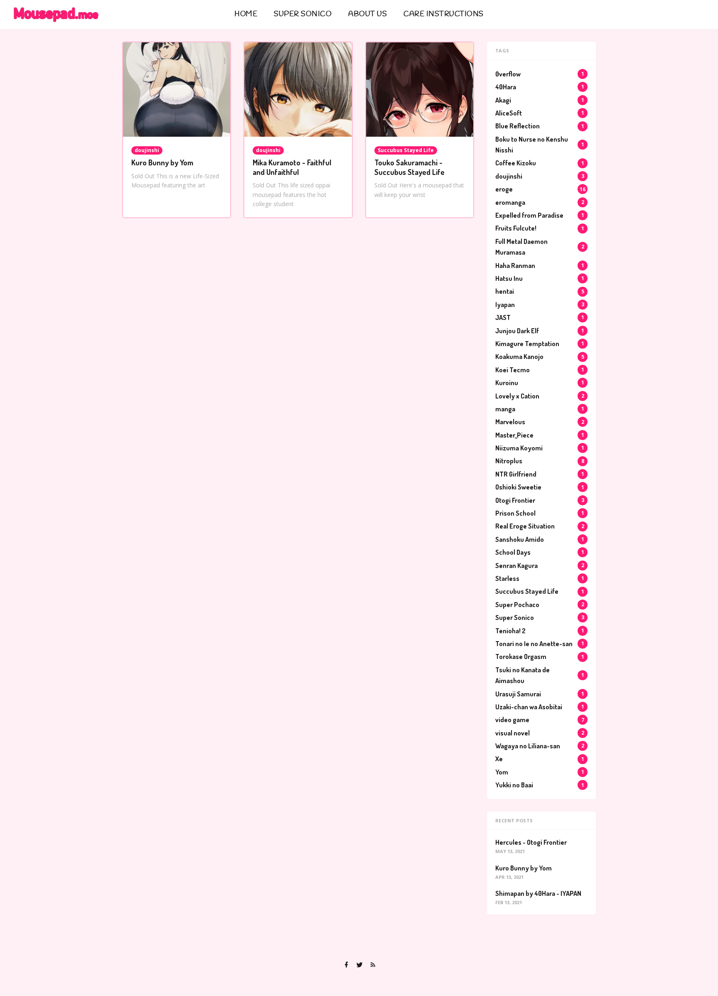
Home (245, 14)
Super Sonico (303, 14)
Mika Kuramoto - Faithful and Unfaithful (292, 167)
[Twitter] (359, 965)
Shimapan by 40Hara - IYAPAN (538, 893)
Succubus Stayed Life (406, 150)
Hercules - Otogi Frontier (531, 842)
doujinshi (147, 150)
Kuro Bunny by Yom (162, 162)
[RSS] (372, 965)
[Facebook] (346, 965)
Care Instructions (443, 14)
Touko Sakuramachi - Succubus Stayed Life (409, 167)
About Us (367, 14)
